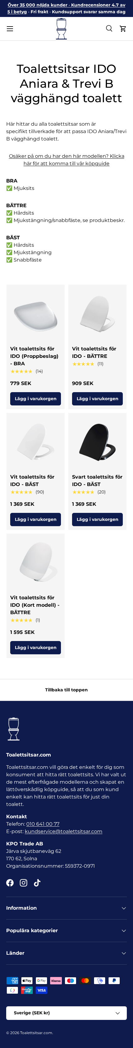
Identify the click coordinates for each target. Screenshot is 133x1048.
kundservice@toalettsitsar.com (63, 831)
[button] (123, 29)
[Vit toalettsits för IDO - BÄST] (35, 442)
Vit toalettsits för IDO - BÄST (32, 480)
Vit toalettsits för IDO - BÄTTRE (94, 352)
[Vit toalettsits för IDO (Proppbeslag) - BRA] (35, 313)
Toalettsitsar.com (36, 1032)
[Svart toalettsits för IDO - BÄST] (97, 442)
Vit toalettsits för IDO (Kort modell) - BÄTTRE (34, 605)
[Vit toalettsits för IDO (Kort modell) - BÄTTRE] (35, 562)
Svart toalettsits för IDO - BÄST (97, 480)
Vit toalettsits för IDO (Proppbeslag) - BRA (34, 356)
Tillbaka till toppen (66, 690)
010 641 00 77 (42, 824)
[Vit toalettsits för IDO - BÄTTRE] (97, 313)
